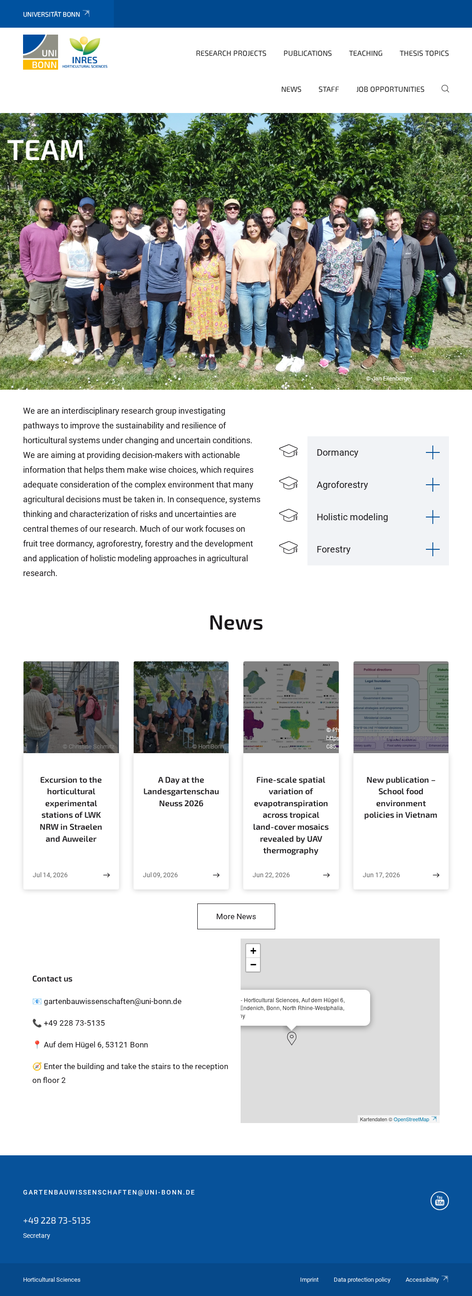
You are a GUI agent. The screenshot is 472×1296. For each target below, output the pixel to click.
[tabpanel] (236, 251)
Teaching (366, 52)
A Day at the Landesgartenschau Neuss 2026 (181, 791)
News (291, 88)
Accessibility (422, 1279)
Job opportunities (390, 88)
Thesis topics (424, 52)
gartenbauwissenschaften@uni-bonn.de (109, 1192)
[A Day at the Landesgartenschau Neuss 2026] (216, 875)
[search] (441, 95)
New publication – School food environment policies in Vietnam (400, 797)
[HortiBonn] (67, 52)
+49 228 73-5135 (57, 1219)
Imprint (309, 1279)
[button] (292, 1039)
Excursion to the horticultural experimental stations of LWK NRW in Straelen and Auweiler (71, 809)
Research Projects (231, 52)
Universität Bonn (51, 14)
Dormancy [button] (337, 452)
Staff (329, 88)
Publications (307, 52)
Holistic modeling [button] (352, 517)
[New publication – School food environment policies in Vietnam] (436, 875)
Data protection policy (362, 1279)
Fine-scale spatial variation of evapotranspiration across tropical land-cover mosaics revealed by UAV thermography (291, 814)
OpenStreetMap (411, 1119)
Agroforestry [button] (342, 484)
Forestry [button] (333, 549)
